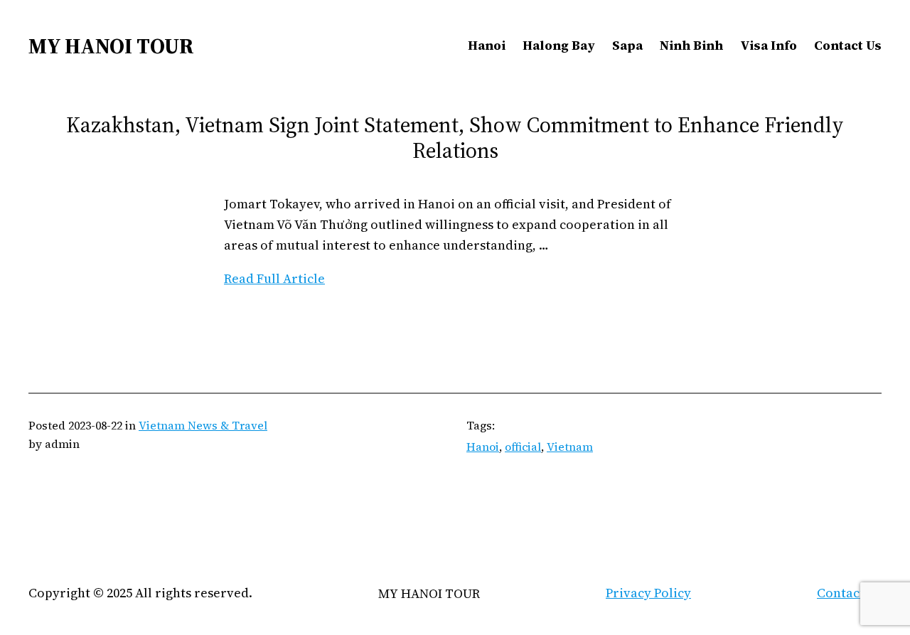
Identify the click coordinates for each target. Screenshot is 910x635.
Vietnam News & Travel (203, 425)
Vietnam (570, 446)
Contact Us (849, 593)
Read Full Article (274, 278)
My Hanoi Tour (111, 45)
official (523, 446)
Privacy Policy (648, 593)
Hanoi (482, 446)
